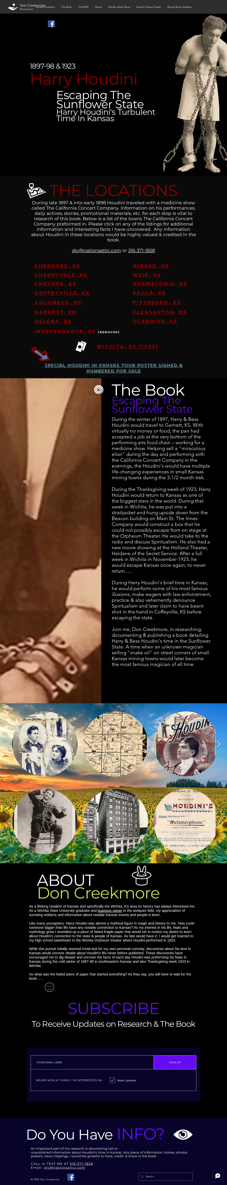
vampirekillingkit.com (112, 1174)
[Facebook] (51, 23)
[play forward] (219, 744)
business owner (110, 910)
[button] (44, 744)
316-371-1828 (141, 250)
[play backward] (9, 744)
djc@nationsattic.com (96, 250)
